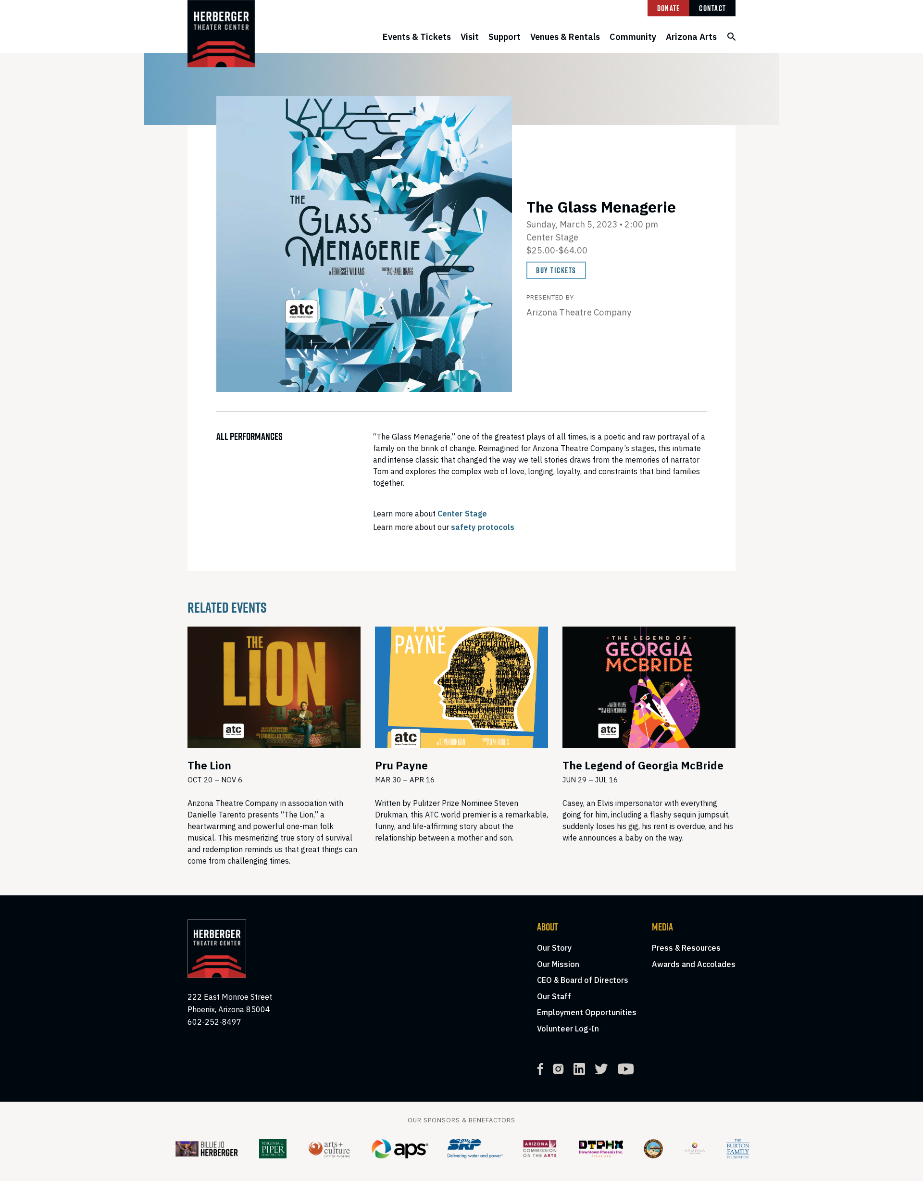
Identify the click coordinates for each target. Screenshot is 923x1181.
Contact (712, 8)
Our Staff (554, 996)
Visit (470, 36)
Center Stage (462, 513)
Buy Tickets (556, 270)
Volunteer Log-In (568, 1028)
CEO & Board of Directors (582, 980)
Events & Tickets (417, 36)
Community (633, 36)
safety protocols (482, 527)
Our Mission (558, 964)
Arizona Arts (691, 36)
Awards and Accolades (694, 964)
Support (504, 36)
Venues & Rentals (565, 36)
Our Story (554, 948)
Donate (668, 8)
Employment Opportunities (586, 1012)
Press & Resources (686, 948)
